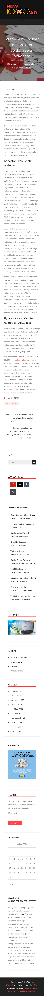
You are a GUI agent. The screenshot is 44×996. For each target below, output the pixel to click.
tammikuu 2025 (17, 700)
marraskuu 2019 (17, 718)
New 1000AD (13, 398)
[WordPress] (13, 492)
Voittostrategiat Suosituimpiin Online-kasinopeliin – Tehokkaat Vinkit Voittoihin (21, 553)
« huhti (10, 884)
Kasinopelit (15, 666)
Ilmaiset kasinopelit (18, 657)
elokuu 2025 (15, 695)
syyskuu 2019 (16, 727)
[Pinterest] (13, 484)
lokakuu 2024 (16, 704)
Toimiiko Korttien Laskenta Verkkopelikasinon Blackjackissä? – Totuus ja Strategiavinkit (22, 526)
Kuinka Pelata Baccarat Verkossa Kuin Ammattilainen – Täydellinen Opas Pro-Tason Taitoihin (23, 562)
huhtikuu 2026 (16, 691)
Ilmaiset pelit (16, 662)
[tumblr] (26, 484)
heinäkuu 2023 (16, 709)
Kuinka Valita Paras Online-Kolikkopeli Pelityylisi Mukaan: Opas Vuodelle (22, 535)
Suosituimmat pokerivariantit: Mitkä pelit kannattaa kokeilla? (23, 580)
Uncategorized (11, 403)
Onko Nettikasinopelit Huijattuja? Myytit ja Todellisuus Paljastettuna (21, 544)
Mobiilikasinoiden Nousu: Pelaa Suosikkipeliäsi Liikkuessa (21, 571)
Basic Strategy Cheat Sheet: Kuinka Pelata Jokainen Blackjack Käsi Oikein (22, 517)
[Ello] (20, 484)
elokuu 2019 (15, 731)
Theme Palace (31, 988)
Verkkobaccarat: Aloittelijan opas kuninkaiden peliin (22, 598)
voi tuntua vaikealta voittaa (23, 360)
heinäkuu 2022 (16, 713)
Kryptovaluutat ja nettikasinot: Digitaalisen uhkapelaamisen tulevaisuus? (23, 589)
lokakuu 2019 (16, 722)
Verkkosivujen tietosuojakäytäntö (22, 991)
